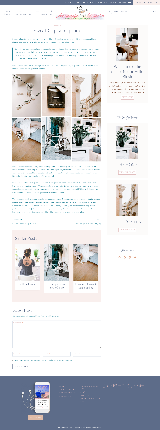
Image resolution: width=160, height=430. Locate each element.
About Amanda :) (44, 11)
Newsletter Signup (147, 3)
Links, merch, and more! (119, 11)
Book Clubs (46, 14)
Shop (154, 11)
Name (16, 354)
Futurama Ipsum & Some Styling (87, 222)
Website (77, 354)
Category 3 (57, 26)
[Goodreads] (4, 14)
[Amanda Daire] (80, 13)
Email (47, 354)
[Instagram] (6, 11)
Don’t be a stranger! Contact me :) (124, 14)
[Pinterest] (9, 14)
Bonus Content (23, 14)
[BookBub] (6, 14)
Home (18, 11)
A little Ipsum (27, 284)
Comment (18, 323)
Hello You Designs (94, 427)
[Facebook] (4, 11)
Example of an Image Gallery (24, 222)
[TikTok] (9, 11)
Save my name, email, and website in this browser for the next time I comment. (43, 360)
